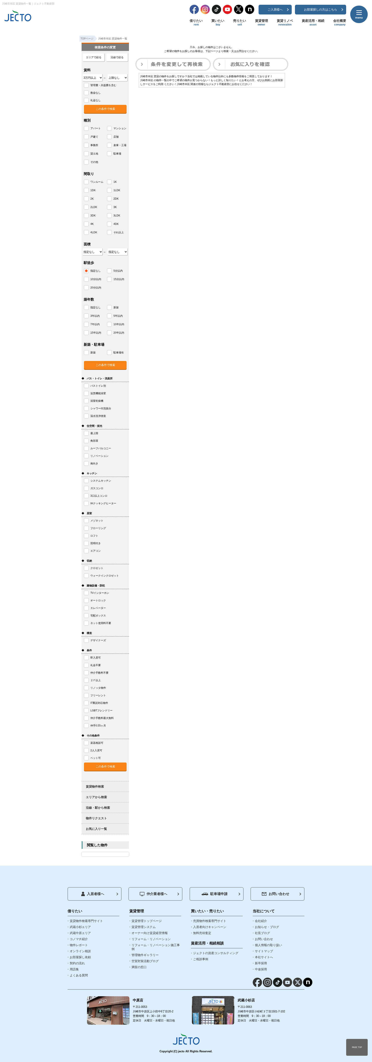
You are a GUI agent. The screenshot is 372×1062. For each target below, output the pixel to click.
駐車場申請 (219, 894)
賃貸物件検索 (95, 786)
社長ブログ (262, 933)
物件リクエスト (96, 818)
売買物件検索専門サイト (209, 921)
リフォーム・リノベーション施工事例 (156, 947)
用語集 (74, 969)
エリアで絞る (93, 57)
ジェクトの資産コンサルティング (215, 953)
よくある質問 (79, 975)
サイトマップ (264, 951)
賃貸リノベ (285, 22)
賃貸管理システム (144, 927)
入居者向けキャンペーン (209, 927)
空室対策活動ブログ (145, 961)
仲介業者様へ (157, 894)
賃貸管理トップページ (147, 921)
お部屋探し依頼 (80, 957)
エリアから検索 (96, 797)
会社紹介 (261, 921)
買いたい (217, 22)
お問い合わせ (279, 894)
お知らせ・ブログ (267, 927)
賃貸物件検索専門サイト (86, 921)
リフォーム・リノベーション (151, 939)
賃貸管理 (261, 22)
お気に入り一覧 (96, 828)
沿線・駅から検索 (98, 807)
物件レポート (79, 945)
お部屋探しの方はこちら (320, 9)
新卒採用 (261, 963)
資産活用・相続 (313, 22)
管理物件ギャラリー (145, 955)
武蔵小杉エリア (80, 927)
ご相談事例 (200, 959)
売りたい (239, 22)
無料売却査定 (202, 933)
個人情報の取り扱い (268, 945)
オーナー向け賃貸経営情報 (150, 933)
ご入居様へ (275, 9)
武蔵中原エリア (80, 933)
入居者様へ (95, 894)
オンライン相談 (80, 951)
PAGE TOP (357, 1047)
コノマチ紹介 (79, 939)
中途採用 (261, 969)
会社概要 (339, 22)
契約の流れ (77, 963)
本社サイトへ (264, 957)
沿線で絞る (117, 57)
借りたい (196, 22)
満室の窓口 (139, 967)
